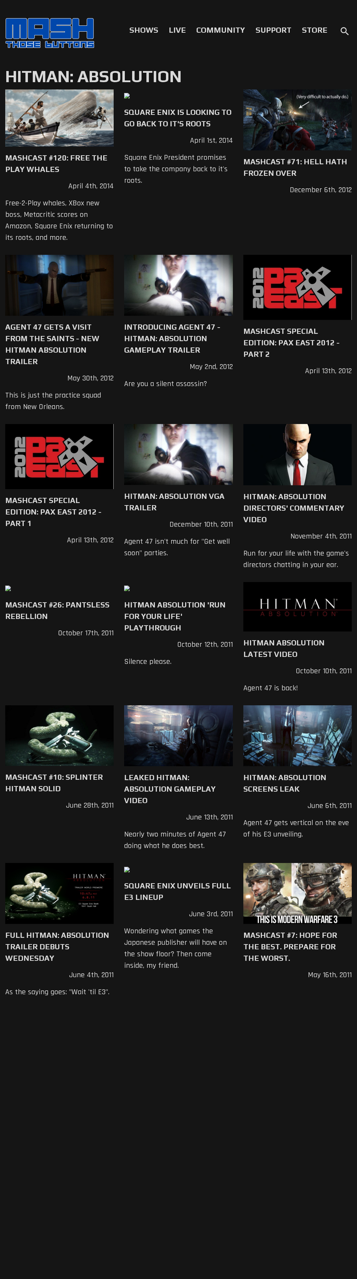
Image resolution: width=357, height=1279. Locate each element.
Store (314, 29)
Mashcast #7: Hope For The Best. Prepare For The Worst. (290, 947)
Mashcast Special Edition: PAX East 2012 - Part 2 (291, 343)
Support (273, 29)
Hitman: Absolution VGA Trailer (174, 502)
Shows (143, 29)
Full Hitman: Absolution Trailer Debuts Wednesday (57, 947)
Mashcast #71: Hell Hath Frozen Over (295, 167)
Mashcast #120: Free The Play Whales (56, 163)
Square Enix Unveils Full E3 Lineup (177, 891)
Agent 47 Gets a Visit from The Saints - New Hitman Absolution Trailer (52, 344)
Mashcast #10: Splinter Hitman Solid (54, 782)
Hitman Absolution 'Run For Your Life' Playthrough (175, 616)
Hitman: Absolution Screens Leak (284, 783)
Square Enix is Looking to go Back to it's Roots (177, 118)
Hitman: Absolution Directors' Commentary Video (293, 508)
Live (177, 29)
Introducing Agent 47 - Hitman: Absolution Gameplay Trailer (172, 338)
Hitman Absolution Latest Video (284, 648)
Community (220, 29)
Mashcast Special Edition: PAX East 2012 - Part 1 (53, 512)
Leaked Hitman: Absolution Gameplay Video (170, 789)
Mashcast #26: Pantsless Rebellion (57, 610)
